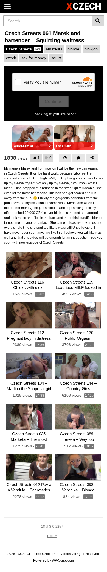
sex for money (33, 58)
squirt (56, 58)
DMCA (52, 536)
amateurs (54, 49)
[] (98, 20)
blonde (73, 49)
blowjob (91, 49)
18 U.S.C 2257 (52, 526)
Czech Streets (23, 49)
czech (11, 58)
